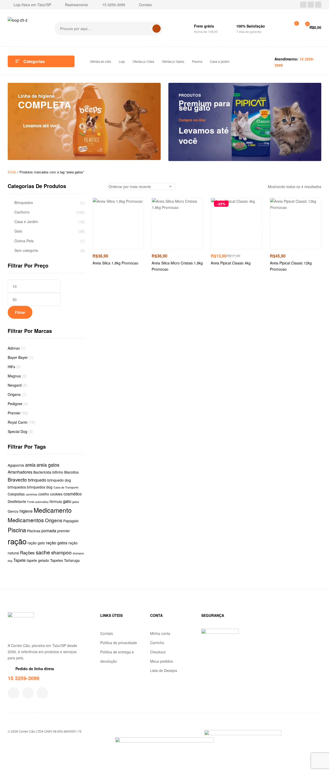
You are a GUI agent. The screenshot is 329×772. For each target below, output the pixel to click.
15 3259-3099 (23, 678)
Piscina (197, 61)
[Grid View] (94, 186)
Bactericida (42, 472)
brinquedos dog (39, 487)
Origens (14, 394)
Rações (27, 552)
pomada (48, 530)
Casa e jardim (220, 61)
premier (63, 530)
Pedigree (15, 403)
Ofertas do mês (100, 61)
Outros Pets (24, 240)
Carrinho (157, 642)
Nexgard (15, 385)
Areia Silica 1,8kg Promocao (115, 262)
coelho (43, 493)
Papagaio (71, 520)
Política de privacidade (118, 642)
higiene (26, 511)
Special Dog (17, 431)
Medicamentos (26, 520)
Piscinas (33, 530)
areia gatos (47, 464)
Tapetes (56, 560)
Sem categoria (26, 250)
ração (17, 541)
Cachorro (22, 212)
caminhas (31, 494)
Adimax (14, 348)
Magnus (14, 375)
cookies (56, 493)
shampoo (61, 552)
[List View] (101, 186)
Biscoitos (71, 472)
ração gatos (56, 542)
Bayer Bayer (18, 357)
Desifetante (17, 501)
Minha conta (160, 633)
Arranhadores (20, 472)
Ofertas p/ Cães (143, 61)
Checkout (158, 651)
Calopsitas (16, 493)
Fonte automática (38, 502)
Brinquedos (23, 202)
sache (43, 552)
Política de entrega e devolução (117, 656)
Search (156, 28)
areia (30, 464)
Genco (13, 511)
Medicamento (53, 509)
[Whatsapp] (318, 5)
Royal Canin (18, 422)
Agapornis (16, 465)
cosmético (72, 493)
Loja (122, 61)
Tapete (19, 560)
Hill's (11, 366)
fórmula (56, 501)
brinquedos (17, 487)
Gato (18, 231)
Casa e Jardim (26, 221)
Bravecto (17, 479)
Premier (14, 412)
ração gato (36, 542)
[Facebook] (303, 5)
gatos (75, 502)
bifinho (57, 472)
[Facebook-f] (13, 693)
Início (12, 171)
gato (67, 501)
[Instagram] (311, 5)
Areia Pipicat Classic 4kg (231, 262)
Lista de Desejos (163, 670)
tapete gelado (38, 560)
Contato (106, 633)
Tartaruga (72, 560)
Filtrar (20, 312)
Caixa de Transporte (65, 487)
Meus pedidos (161, 661)
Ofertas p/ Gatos (173, 61)
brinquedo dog (59, 480)
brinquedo (37, 480)
